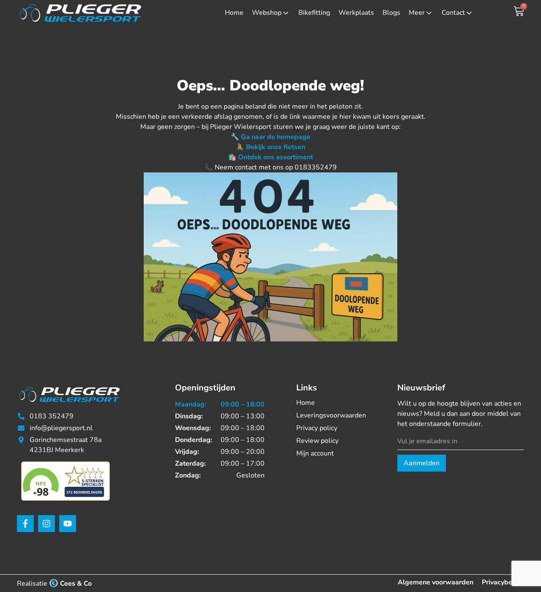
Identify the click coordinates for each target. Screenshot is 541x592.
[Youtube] (67, 523)
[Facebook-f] (25, 523)
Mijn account (315, 453)
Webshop (266, 12)
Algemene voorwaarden (435, 582)
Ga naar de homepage (275, 137)
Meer (417, 12)
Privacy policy (316, 428)
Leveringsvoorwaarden (331, 415)
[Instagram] (46, 523)
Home (234, 12)
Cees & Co (76, 583)
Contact (453, 12)
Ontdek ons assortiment (275, 157)
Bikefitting (314, 12)
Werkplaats (356, 12)
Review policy (317, 440)
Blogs (391, 12)
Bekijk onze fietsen (275, 147)
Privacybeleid (503, 582)
